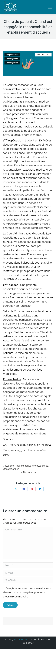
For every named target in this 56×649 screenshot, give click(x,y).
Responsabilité (12, 55)
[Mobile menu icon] (50, 7)
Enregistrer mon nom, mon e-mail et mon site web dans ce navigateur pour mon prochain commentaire (27, 592)
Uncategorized (12, 63)
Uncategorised (12, 59)
